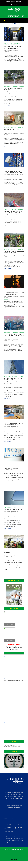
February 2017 (16, 43)
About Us (8, 1)
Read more (7, 63)
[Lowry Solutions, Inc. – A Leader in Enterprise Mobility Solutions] (14, 323)
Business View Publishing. (14, 854)
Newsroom (6, 2)
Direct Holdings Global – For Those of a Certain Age (14, 424)
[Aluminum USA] (14, 666)
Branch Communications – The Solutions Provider (14, 293)
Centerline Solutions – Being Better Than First (14, 252)
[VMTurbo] (14, 541)
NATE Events (14, 759)
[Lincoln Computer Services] (14, 454)
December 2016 (7, 332)
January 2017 (6, 127)
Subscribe (17, 2)
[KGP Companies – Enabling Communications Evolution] (14, 34)
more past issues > (14, 649)
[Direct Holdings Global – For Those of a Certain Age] (14, 412)
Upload (22, 2)
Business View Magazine (11, 50)
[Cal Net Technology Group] (14, 498)
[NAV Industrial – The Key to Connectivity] (14, 367)
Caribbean (21, 16)
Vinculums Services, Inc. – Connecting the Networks (13, 172)
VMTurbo (7, 553)
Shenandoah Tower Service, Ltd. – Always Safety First (13, 212)
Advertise (13, 1)
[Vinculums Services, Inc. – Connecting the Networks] (14, 160)
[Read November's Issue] (14, 594)
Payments (12, 2)
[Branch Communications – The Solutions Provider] (14, 281)
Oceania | (16, 16)
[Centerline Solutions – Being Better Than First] (14, 240)
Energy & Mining (7, 43)
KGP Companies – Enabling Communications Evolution (13, 47)
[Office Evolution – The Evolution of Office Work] (14, 118)
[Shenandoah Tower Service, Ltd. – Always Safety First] (14, 200)
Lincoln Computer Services (13, 466)
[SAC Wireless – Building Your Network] (14, 77)
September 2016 (14, 421)
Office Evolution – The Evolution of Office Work (13, 130)
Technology (13, 44)
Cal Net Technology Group (13, 509)
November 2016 (7, 376)
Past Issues (18, 1)
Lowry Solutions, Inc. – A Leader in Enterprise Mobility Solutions (14, 336)
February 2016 (7, 507)
